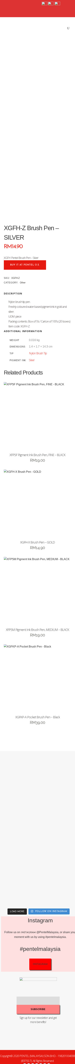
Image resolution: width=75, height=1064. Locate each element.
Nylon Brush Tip (38, 353)
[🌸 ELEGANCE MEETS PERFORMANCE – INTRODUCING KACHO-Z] (19, 771)
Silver (32, 360)
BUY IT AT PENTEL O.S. (25, 265)
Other (22, 282)
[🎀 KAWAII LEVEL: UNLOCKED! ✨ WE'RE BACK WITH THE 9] (19, 848)
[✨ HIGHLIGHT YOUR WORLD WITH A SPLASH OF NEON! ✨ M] (19, 887)
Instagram (28, 932)
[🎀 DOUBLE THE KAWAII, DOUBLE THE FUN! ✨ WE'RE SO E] (19, 810)
